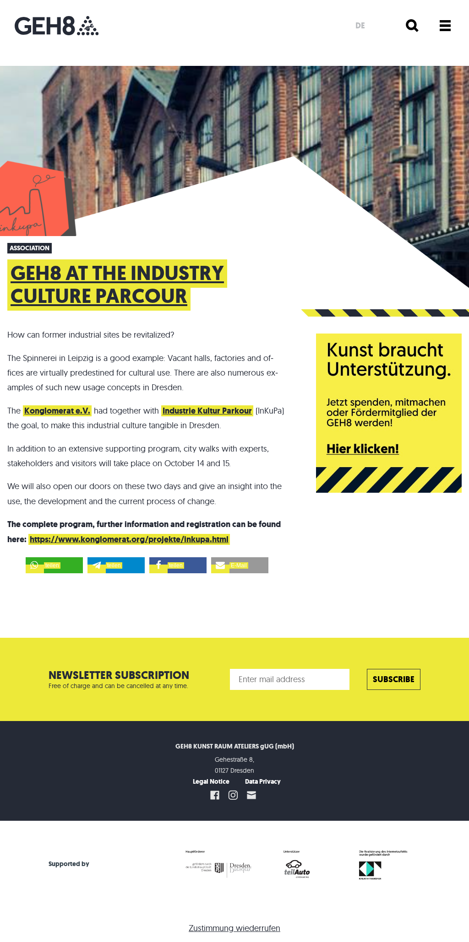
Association (29, 248)
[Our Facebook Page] (215, 795)
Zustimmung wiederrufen (234, 928)
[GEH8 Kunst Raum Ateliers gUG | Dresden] (56, 25)
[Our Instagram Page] (233, 795)
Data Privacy (263, 781)
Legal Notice (211, 781)
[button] (54, 565)
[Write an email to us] (252, 795)
